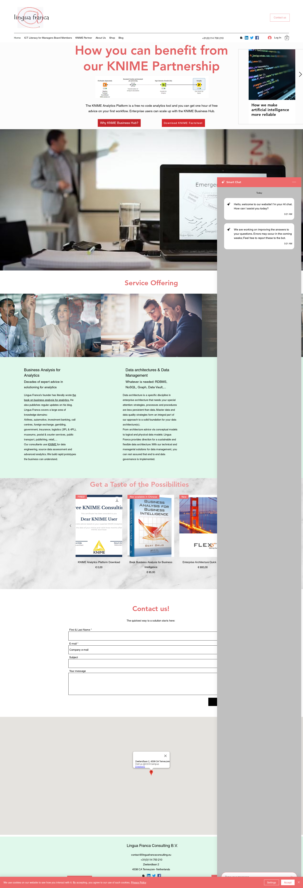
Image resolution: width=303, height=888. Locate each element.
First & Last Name (79, 629)
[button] (287, 37)
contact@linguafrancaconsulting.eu (151, 854)
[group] (150, 535)
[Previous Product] (70, 526)
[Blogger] (241, 37)
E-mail (73, 643)
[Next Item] (300, 74)
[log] (259, 528)
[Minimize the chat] (294, 182)
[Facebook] (257, 37)
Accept (288, 882)
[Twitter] (252, 37)
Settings (271, 882)
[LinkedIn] (246, 37)
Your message (77, 671)
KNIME (52, 444)
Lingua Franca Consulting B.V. (152, 845)
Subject (73, 657)
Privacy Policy (138, 882)
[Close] (299, 882)
